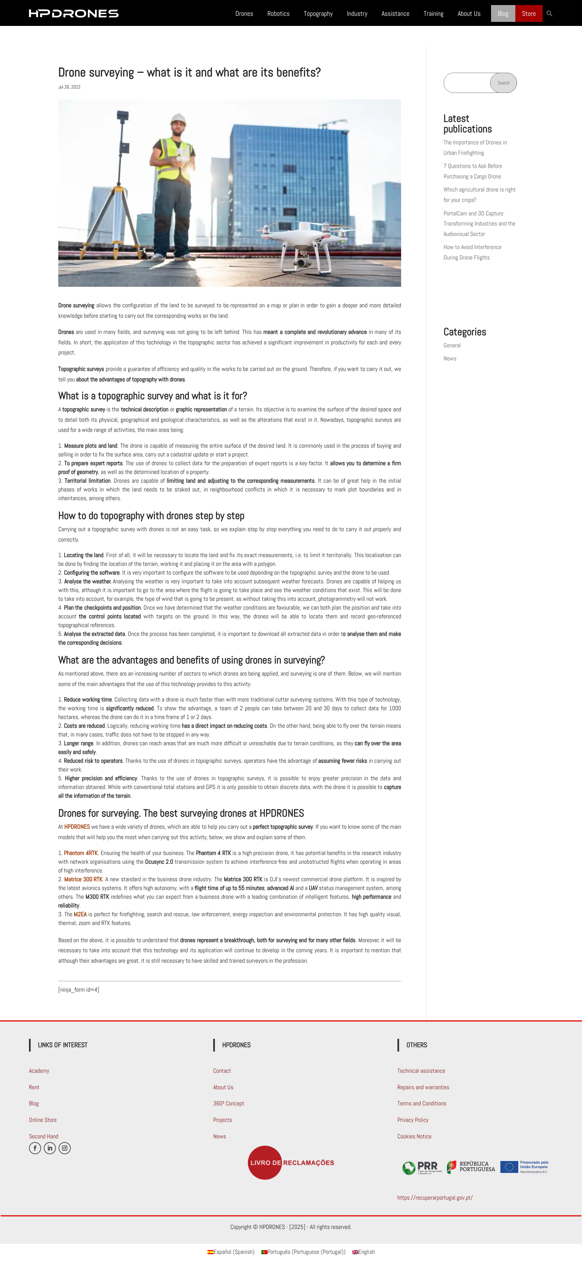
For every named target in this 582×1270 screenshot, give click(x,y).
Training (434, 13)
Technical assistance (421, 1070)
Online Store (43, 1120)
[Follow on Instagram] (65, 1148)
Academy (39, 1070)
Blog (503, 13)
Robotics (278, 13)
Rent (34, 1087)
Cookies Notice (414, 1136)
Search (504, 83)
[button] (549, 13)
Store (529, 13)
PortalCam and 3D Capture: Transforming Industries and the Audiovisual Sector (479, 223)
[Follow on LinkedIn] (50, 1148)
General (452, 345)
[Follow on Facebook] (35, 1148)
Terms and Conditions (421, 1103)
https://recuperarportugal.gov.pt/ (435, 1197)
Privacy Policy (412, 1120)
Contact (222, 1070)
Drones (244, 13)
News (450, 358)
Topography (318, 13)
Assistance (396, 13)
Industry (357, 13)
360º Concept (228, 1103)
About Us (469, 13)
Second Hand (43, 1136)
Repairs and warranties (423, 1087)
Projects (222, 1120)
